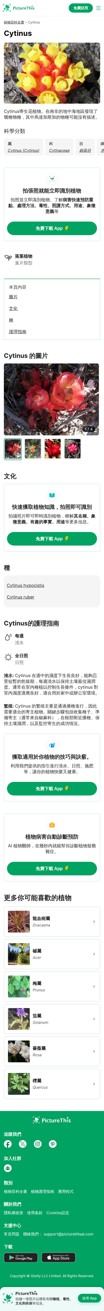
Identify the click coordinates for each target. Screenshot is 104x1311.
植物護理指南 (42, 1191)
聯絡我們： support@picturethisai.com (58, 1234)
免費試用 (81, 8)
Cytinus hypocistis (25, 585)
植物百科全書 (14, 22)
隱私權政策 (13, 1212)
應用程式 (66, 1191)
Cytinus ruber (20, 597)
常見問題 (11, 1234)
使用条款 (35, 1212)
